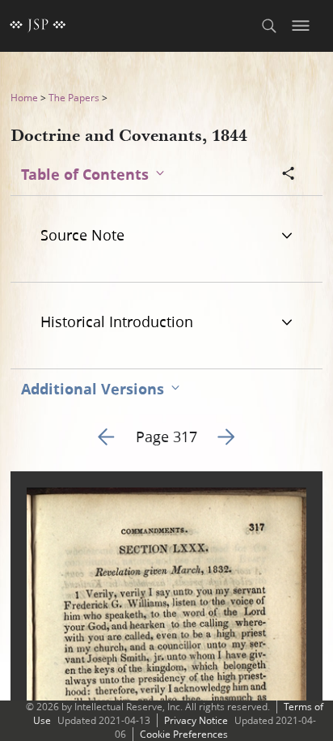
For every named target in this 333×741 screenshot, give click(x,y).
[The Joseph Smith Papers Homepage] (38, 26)
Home (24, 97)
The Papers (73, 97)
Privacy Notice (196, 720)
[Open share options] (288, 175)
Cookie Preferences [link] (184, 734)
